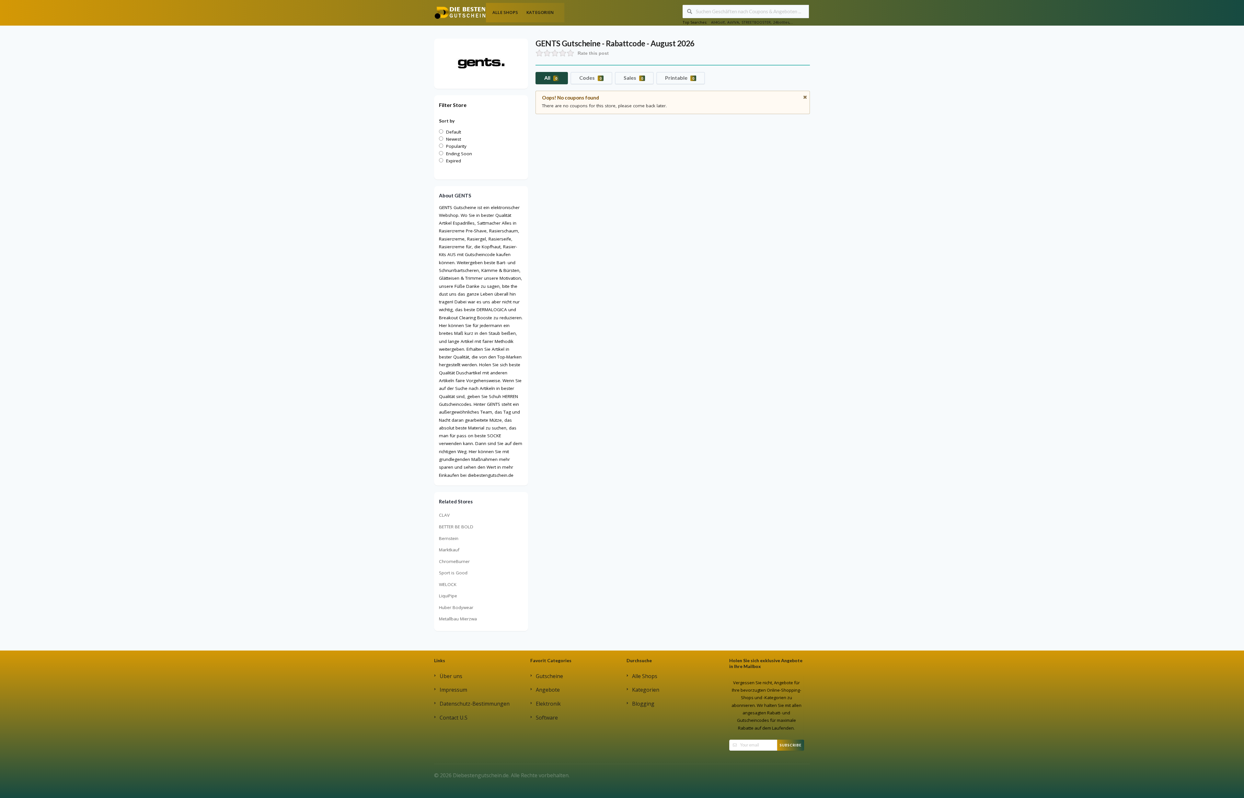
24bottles (781, 22)
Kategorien (540, 12)
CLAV (444, 515)
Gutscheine (549, 676)
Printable (679, 78)
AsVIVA (733, 22)
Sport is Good (453, 573)
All (550, 78)
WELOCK (447, 584)
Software (547, 717)
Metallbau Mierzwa (458, 619)
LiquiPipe (448, 596)
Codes (590, 78)
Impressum (453, 689)
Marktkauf (449, 550)
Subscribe (790, 745)
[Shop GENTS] (481, 63)
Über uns (451, 676)
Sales (633, 78)
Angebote (548, 689)
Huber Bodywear (456, 607)
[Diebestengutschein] (460, 12)
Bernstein (448, 538)
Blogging (643, 703)
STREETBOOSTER (756, 22)
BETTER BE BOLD (456, 527)
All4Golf (718, 22)
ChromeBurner (454, 561)
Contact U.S (453, 717)
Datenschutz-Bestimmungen (475, 703)
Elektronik (548, 703)
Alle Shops (505, 12)
